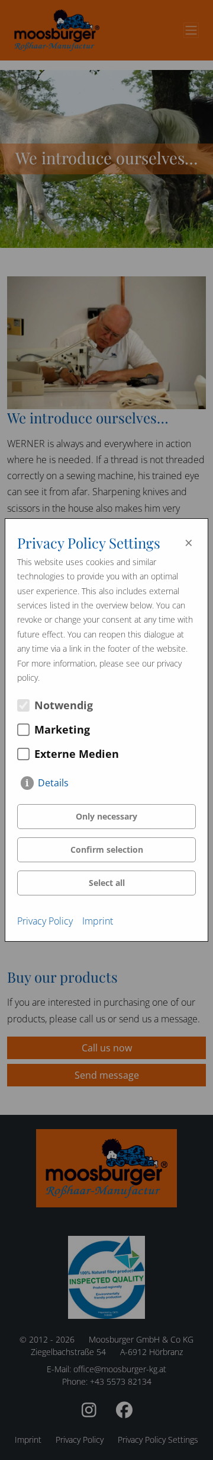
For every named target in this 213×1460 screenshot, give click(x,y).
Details (53, 782)
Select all (107, 882)
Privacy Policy (45, 920)
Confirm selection (106, 849)
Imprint (97, 920)
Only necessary (106, 816)
